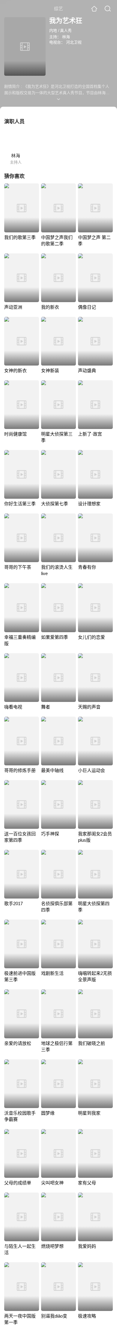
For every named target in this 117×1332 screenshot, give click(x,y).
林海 (66, 37)
